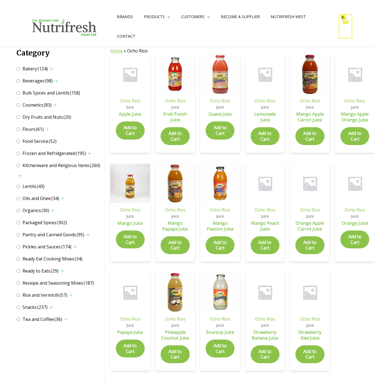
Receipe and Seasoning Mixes (58, 283)
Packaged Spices (45, 223)
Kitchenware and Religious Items (61, 165)
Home (116, 51)
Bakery (35, 69)
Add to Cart (130, 130)
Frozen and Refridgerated (54, 153)
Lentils (33, 186)
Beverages (38, 81)
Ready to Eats (40, 271)
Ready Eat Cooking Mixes (52, 259)
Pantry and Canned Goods (53, 235)
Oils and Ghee (41, 198)
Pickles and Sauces (47, 247)
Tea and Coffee (42, 319)
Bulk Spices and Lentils (51, 93)
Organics (36, 210)
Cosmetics (37, 105)
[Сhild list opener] (51, 69)
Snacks (35, 307)
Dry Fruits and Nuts (47, 117)
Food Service (40, 141)
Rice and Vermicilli (45, 295)
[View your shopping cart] (345, 26)
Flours (33, 129)
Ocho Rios (130, 101)
